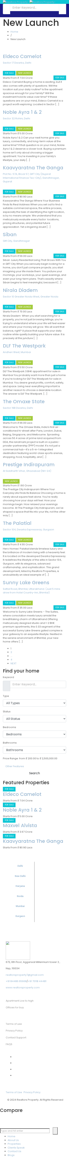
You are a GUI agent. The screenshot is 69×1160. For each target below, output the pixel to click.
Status (7, 711)
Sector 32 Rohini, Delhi (16, 118)
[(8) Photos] (4, 123)
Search (34, 773)
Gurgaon (20, 916)
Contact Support (16, 1037)
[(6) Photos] (4, 68)
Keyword (8, 677)
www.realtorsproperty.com (23, 987)
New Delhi (20, 876)
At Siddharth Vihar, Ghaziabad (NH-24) (27, 471)
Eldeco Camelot (22, 56)
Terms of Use (14, 1092)
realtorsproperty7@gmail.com (25, 975)
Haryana (20, 886)
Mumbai (20, 906)
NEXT (13, 663)
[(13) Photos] (4, 301)
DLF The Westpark (24, 345)
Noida (20, 896)
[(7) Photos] (4, 534)
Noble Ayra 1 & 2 (22, 112)
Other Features (14, 766)
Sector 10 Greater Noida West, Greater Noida (30, 296)
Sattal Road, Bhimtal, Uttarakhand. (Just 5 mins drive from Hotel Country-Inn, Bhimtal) (31, 591)
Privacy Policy (32, 1092)
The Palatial (17, 523)
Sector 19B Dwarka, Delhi (18, 408)
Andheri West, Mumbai (17, 352)
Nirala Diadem (20, 290)
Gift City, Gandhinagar (16, 241)
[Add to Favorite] (6, 68)
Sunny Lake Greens (26, 582)
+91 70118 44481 (37, 981)
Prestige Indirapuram (29, 464)
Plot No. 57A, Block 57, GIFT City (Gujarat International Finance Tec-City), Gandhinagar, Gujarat (31, 177)
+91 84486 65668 (16, 981)
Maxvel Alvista (20, 825)
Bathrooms (10, 743)
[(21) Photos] (4, 413)
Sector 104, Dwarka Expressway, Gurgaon (28, 529)
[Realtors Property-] (29, 2)
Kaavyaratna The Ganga (33, 167)
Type (6, 696)
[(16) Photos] (4, 246)
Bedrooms (9, 727)
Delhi (20, 866)
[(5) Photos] (4, 186)
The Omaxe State (24, 401)
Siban (10, 234)
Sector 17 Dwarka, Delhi (17, 63)
